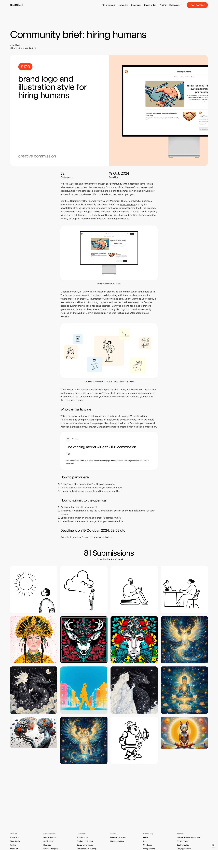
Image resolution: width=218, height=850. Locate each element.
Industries (123, 5)
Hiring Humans (128, 204)
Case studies (150, 5)
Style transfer (108, 5)
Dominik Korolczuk (96, 313)
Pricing (163, 5)
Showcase (136, 5)
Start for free (197, 5)
